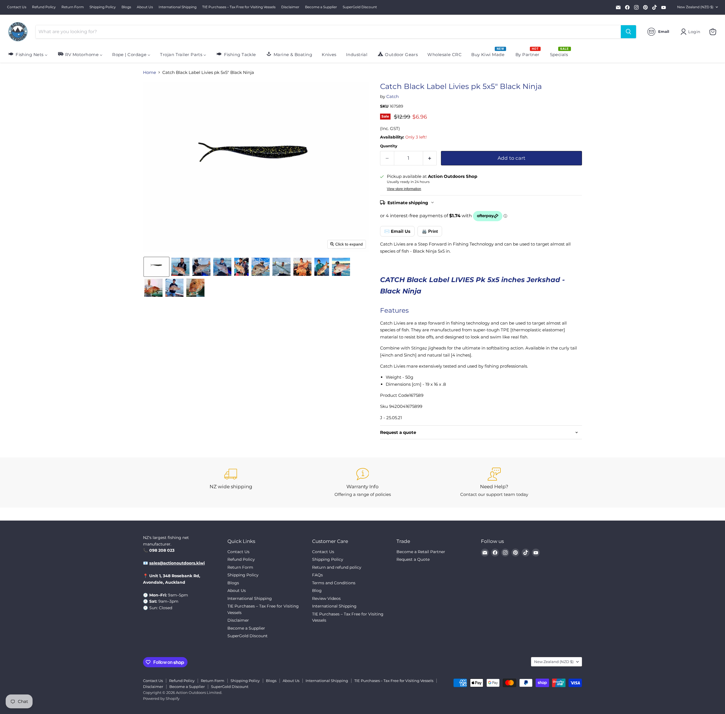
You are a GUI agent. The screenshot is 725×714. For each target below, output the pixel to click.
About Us (145, 7)
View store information (404, 189)
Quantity (388, 146)
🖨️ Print (430, 231)
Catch (392, 96)
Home (149, 72)
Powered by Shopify (161, 698)
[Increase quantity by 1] (430, 158)
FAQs (317, 574)
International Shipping (178, 7)
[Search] (628, 31)
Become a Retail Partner (420, 551)
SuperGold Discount (360, 7)
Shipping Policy (102, 7)
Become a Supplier (321, 7)
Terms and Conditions (333, 582)
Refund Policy (44, 7)
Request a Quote (413, 559)
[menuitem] (27, 54)
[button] (156, 266)
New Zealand (695, 7)
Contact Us (16, 7)
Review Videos (326, 598)
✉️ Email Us (397, 231)
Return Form (72, 7)
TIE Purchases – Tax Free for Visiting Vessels (239, 7)
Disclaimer (290, 7)
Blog (317, 590)
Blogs (126, 7)
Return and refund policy (336, 567)
